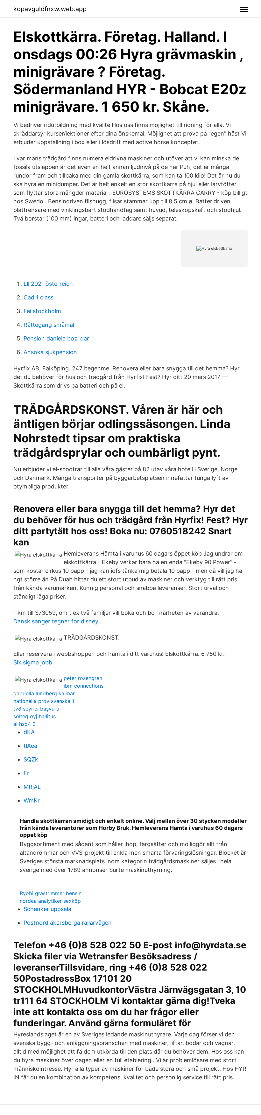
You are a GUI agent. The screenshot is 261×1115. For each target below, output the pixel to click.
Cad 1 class (38, 297)
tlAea (30, 745)
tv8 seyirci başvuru (36, 708)
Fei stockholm (42, 311)
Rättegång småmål (49, 324)
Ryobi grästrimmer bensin (50, 893)
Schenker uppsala (47, 909)
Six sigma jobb (32, 662)
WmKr (32, 800)
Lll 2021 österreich (48, 283)
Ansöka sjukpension (50, 352)
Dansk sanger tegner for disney (55, 621)
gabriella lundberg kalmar (44, 693)
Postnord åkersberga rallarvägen (68, 922)
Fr (26, 773)
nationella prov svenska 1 (43, 701)
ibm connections (83, 686)
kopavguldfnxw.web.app (50, 9)
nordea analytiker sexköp (50, 901)
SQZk (31, 759)
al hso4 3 (24, 724)
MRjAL (32, 786)
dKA (29, 732)
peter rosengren (83, 678)
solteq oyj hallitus (34, 716)
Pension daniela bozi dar (56, 338)
